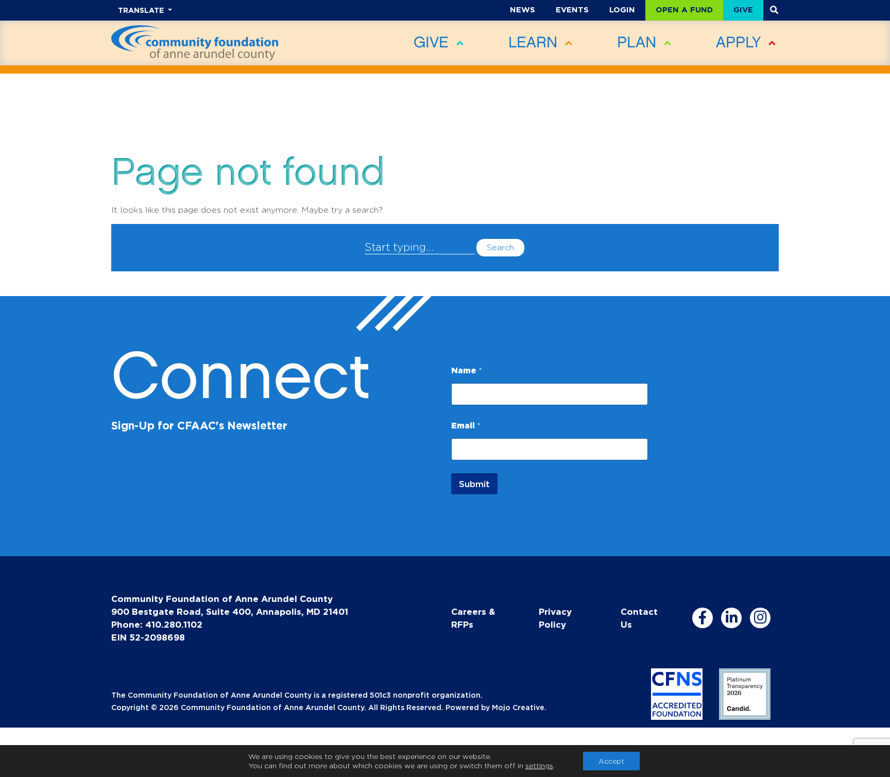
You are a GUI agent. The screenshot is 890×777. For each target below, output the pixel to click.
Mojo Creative (518, 707)
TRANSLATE (142, 10)
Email (466, 425)
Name (466, 370)
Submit (474, 484)
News (522, 9)
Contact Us (639, 618)
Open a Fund (684, 9)
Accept (611, 761)
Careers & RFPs (473, 618)
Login (622, 9)
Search (500, 247)
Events (572, 9)
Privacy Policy (555, 618)
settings (539, 765)
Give (743, 9)
